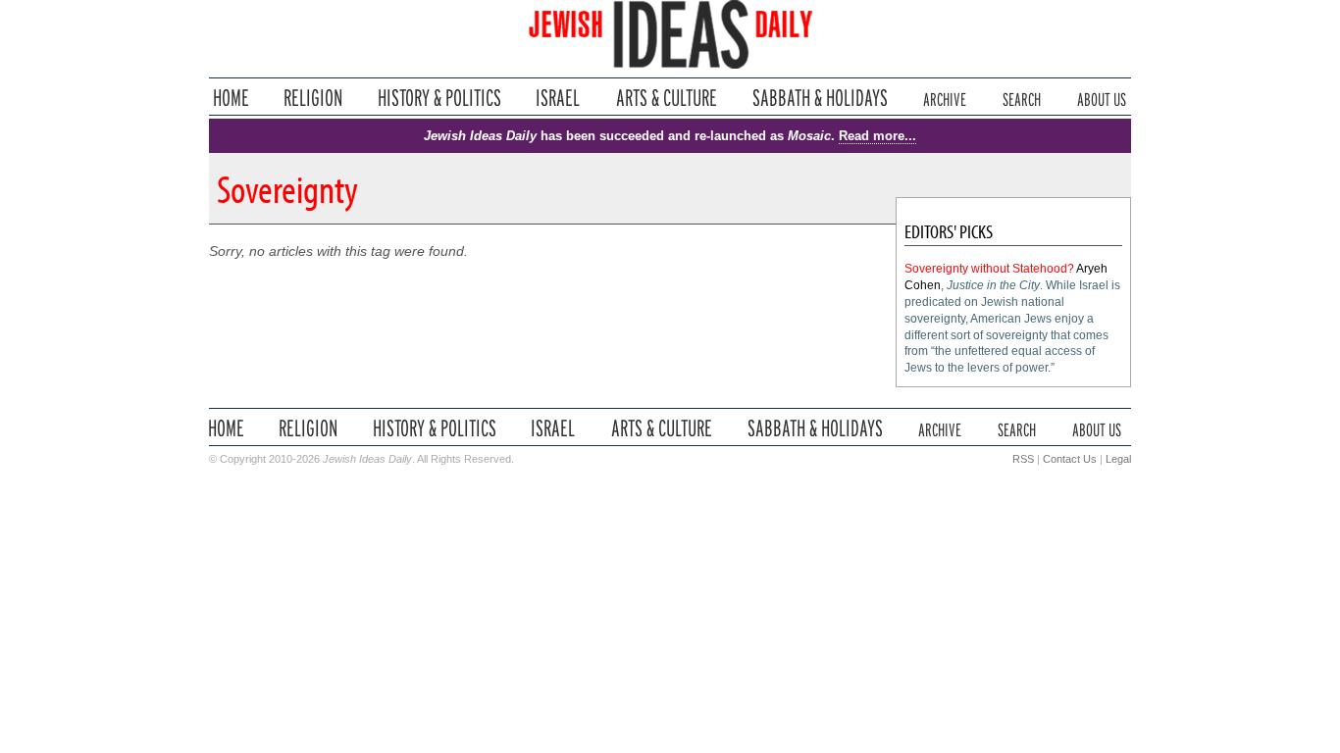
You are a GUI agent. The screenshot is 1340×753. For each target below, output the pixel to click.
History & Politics (439, 97)
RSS (1023, 459)
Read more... (877, 135)
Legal (1118, 459)
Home (231, 97)
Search (1022, 97)
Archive (944, 97)
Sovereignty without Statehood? (989, 269)
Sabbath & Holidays (819, 97)
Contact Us (1070, 459)
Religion (313, 97)
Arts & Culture (666, 97)
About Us (1101, 97)
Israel (558, 97)
